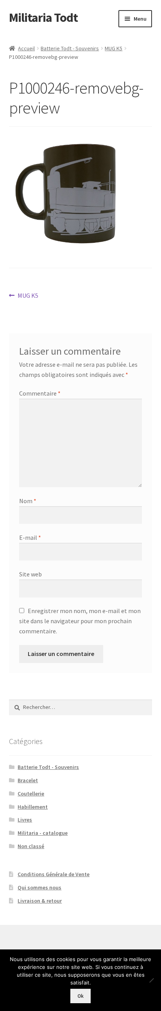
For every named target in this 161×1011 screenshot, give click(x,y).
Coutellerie (31, 793)
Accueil (26, 48)
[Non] (151, 980)
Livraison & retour (40, 900)
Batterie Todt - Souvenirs (70, 48)
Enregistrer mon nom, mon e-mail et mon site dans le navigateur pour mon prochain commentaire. (80, 621)
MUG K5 (113, 48)
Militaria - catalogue (43, 832)
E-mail (30, 537)
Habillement (33, 806)
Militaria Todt (43, 17)
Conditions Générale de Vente (53, 874)
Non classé (31, 846)
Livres (25, 819)
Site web (30, 574)
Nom (27, 501)
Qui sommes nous (39, 887)
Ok (80, 996)
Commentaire (40, 393)
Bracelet (28, 780)
